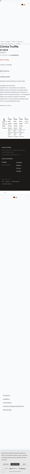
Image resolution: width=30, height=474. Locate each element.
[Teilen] (22, 1)
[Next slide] (27, 127)
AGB (3, 181)
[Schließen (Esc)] (25, 1)
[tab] (15, 72)
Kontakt (18, 171)
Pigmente (19, 41)
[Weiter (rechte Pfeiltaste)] (27, 305)
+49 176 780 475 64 (8, 152)
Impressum (7, 181)
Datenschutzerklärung (7, 183)
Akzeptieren (15, 464)
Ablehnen (6, 464)
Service (18, 168)
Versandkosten (15, 55)
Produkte (8, 41)
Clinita (13, 41)
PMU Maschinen (6, 165)
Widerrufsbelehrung (15, 181)
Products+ (18, 43)
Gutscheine (7, 403)
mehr (24, 464)
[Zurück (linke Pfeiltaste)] (2, 305)
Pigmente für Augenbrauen (7, 43)
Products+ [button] (6, 395)
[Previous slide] (3, 127)
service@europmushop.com (11, 155)
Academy (19, 162)
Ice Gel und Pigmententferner (13, 406)
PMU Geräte (7, 410)
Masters (18, 165)
